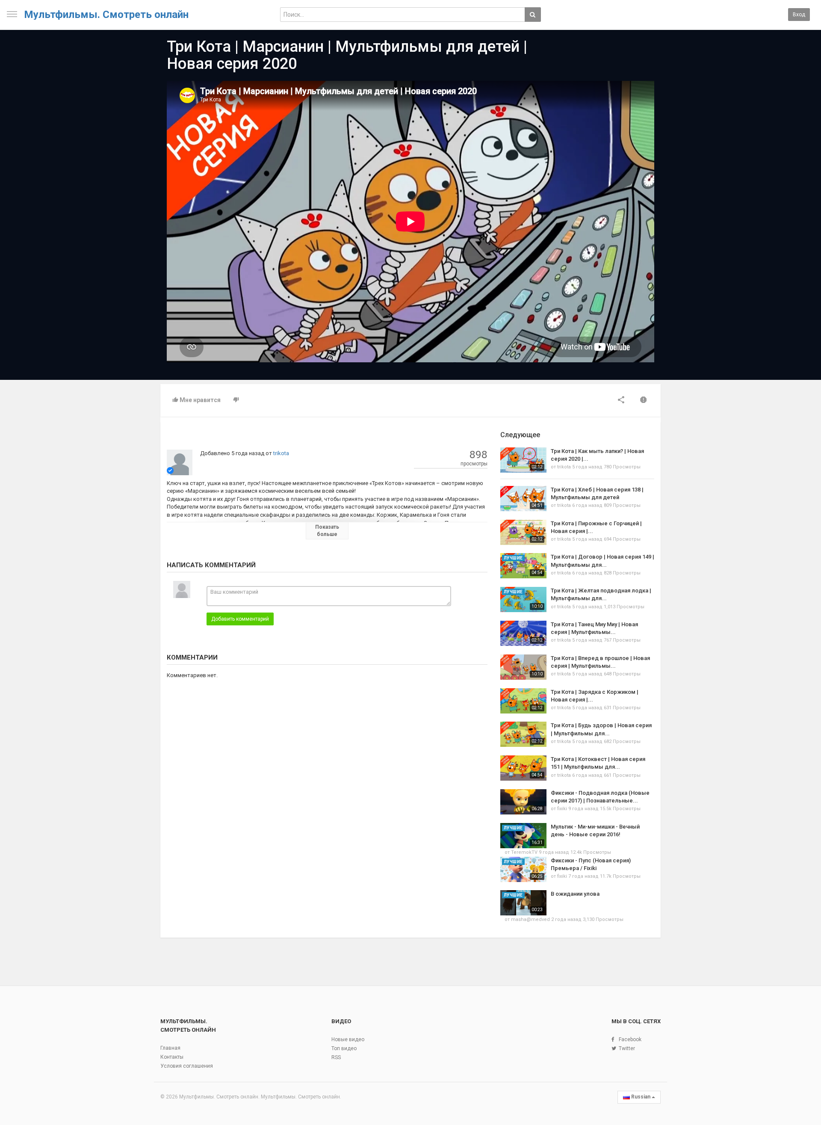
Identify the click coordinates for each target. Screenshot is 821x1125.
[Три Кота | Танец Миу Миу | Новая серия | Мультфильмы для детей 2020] (523, 633)
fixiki (562, 808)
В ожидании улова (575, 894)
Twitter (627, 1048)
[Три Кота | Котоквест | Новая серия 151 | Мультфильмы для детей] (523, 768)
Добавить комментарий (240, 619)
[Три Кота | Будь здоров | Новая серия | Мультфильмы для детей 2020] (523, 734)
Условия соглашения (186, 1066)
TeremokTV (524, 852)
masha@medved (530, 919)
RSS (336, 1057)
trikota (281, 453)
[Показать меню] (12, 14)
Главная (170, 1048)
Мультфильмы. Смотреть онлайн (106, 15)
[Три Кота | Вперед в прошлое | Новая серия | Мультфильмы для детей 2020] (523, 667)
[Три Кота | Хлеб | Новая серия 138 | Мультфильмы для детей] (523, 498)
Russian (641, 1097)
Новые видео (347, 1039)
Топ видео (344, 1048)
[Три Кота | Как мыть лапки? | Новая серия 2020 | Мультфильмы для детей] (523, 460)
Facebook (630, 1039)
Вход (799, 15)
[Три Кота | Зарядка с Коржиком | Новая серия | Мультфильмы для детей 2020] (523, 700)
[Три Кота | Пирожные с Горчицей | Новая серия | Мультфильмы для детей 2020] (523, 532)
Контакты (171, 1057)
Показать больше (327, 530)
